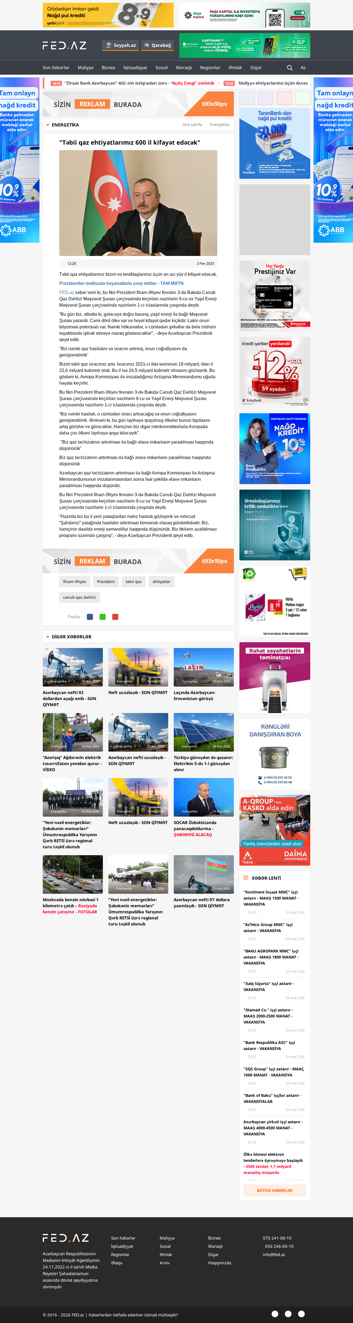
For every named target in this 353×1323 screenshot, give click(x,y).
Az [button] (304, 67)
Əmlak (235, 67)
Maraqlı (184, 67)
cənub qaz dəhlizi (79, 597)
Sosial (162, 67)
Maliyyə (85, 67)
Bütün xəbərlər (274, 1190)
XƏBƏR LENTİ (266, 878)
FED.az (66, 292)
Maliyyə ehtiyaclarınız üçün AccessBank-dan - (219, 83)
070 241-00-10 (277, 1238)
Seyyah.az (125, 45)
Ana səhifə (192, 124)
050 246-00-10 (279, 1246)
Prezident (106, 581)
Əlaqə (116, 1262)
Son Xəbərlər (56, 67)
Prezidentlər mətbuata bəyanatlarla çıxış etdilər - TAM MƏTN (121, 283)
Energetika (220, 124)
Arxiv (165, 1262)
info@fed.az (274, 1254)
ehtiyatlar (161, 581)
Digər (256, 67)
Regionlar (210, 67)
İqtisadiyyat (135, 67)
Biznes (108, 67)
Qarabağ (161, 45)
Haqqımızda (219, 1262)
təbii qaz (134, 581)
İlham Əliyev (74, 581)
